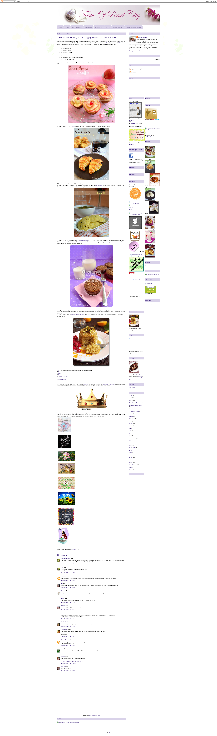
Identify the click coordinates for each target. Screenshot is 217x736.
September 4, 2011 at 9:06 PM (68, 587)
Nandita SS (63, 576)
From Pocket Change (134, 296)
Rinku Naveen (111, 413)
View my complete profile (135, 51)
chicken (130, 457)
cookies (130, 460)
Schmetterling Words (111, 42)
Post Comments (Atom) (94, 715)
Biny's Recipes (61, 381)
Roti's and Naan (132, 438)
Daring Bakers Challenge (134, 402)
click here (140, 376)
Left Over (131, 416)
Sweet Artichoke (62, 379)
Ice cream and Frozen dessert (135, 405)
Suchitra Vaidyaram (66, 622)
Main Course (132, 418)
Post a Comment (63, 674)
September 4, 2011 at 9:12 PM (68, 595)
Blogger (111, 732)
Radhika (63, 591)
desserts (130, 462)
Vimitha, (94, 413)
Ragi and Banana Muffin (83, 240)
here (137, 353)
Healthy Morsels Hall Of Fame (133, 27)
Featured (133, 123)
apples (130, 450)
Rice (130, 435)
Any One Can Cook (77, 27)
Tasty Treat (120, 42)
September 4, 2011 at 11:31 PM (68, 602)
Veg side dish (132, 447)
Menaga (60, 375)
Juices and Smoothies (134, 411)
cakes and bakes (132, 455)
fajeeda (62, 598)
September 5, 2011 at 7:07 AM (68, 636)
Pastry (130, 431)
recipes (152, 291)
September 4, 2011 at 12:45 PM (68, 564)
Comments (133, 72)
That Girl (63, 666)
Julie (62, 567)
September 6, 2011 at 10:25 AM (68, 663)
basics (130, 452)
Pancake (131, 426)
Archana (63, 656)
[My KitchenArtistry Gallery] (136, 208)
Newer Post (61, 710)
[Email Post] (78, 549)
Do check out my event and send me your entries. (72, 661)
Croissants (72, 126)
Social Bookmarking (148, 136)
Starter (130, 445)
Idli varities (131, 409)
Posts (132, 69)
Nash (90, 413)
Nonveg (130, 423)
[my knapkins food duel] (136, 254)
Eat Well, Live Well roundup (116, 310)
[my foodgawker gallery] (135, 222)
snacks (130, 467)
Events (67, 27)
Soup (130, 443)
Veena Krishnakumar (63, 376)
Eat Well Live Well (117, 27)
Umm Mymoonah (142, 37)
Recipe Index (88, 27)
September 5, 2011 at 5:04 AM (68, 626)
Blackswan (63, 605)
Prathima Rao (64, 629)
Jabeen (106, 413)
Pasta (130, 428)
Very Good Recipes (135, 253)
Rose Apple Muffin (84, 62)
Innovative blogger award (109, 384)
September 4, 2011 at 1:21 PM (68, 573)
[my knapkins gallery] (136, 256)
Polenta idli (99, 185)
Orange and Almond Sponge (77, 314)
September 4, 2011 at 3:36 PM (68, 580)
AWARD (131, 395)
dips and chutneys (133, 464)
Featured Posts (98, 27)
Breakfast (131, 400)
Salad (130, 440)
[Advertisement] (91, 692)
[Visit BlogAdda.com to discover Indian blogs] (155, 120)
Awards (108, 27)
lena (62, 648)
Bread (130, 398)
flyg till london (156, 128)
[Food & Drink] (149, 128)
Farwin (59, 371)
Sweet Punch (139, 374)
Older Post (122, 710)
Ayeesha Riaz (150, 289)
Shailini (60, 378)
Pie (129, 433)
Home (60, 27)
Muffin (130, 421)
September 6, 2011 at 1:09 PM (68, 671)
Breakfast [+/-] (148, 304)
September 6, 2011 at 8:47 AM (68, 653)
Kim (62, 583)
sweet (130, 469)
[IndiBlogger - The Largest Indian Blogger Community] (151, 118)
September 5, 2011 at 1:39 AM (68, 609)
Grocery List (148, 266)
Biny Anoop (86, 384)
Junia (59, 373)
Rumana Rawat (64, 640)
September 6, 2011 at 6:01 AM (68, 645)
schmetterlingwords (65, 558)
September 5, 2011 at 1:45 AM (68, 618)
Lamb (130, 413)
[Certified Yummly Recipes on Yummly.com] (136, 203)
